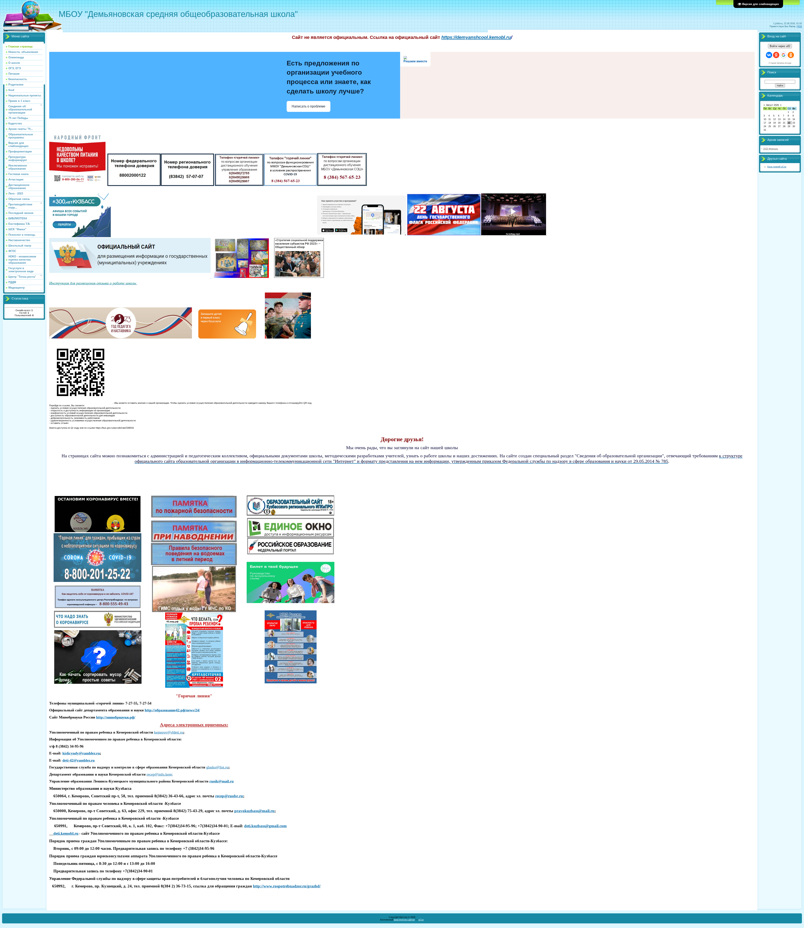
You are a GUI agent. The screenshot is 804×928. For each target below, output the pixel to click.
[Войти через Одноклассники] (791, 55)
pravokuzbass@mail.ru (254, 811)
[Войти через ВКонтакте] (769, 55)
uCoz (421, 919)
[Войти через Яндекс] (776, 55)
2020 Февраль (770, 148)
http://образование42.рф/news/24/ (172, 710)
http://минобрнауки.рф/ (115, 717)
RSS (799, 26)
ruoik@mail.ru (221, 781)
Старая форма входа (780, 63)
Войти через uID (780, 46)
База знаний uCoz (776, 166)
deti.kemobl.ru (66, 833)
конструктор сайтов (404, 919)
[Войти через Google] (783, 55)
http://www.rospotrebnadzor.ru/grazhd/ (287, 886)
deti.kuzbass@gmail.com (265, 826)
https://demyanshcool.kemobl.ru (476, 37)
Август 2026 (772, 105)
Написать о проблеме (308, 106)
